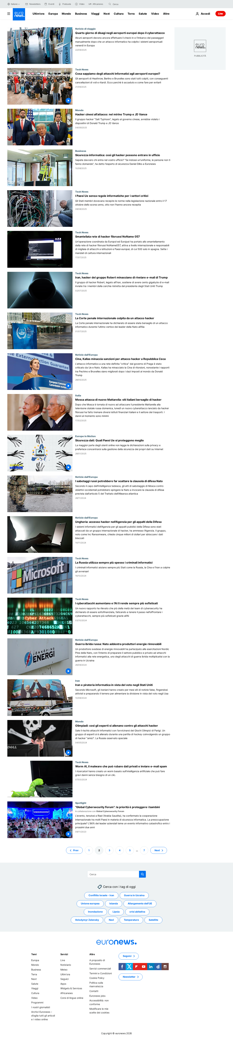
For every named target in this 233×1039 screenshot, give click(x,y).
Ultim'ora (38, 13)
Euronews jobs (97, 995)
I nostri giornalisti (40, 1007)
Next (107, 13)
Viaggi (95, 13)
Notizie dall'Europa (86, 354)
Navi (111, 919)
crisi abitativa (137, 911)
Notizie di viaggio (85, 28)
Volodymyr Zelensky (87, 919)
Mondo (66, 13)
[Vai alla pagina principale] (19, 14)
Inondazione (95, 911)
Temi (34, 954)
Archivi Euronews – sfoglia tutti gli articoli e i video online (43, 1015)
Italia (78, 395)
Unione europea (90, 903)
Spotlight (80, 802)
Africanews (66, 993)
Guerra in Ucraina (134, 895)
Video (155, 13)
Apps (63, 983)
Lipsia (116, 911)
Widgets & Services (71, 988)
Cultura (118, 13)
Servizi (64, 954)
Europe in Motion (85, 436)
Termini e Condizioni (100, 973)
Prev (75, 850)
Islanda (113, 903)
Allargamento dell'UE (140, 903)
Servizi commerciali (100, 968)
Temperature (131, 919)
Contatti (93, 991)
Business (81, 13)
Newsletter (129, 976)
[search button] (110, 4)
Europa (53, 13)
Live (220, 13)
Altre (92, 954)
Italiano (14, 4)
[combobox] (127, 4)
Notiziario (65, 964)
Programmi (37, 1002)
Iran (77, 680)
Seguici (64, 978)
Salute (143, 13)
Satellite (153, 919)
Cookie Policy (96, 977)
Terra (131, 13)
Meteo (63, 969)
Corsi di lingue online (71, 997)
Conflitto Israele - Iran (101, 895)
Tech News (81, 69)
